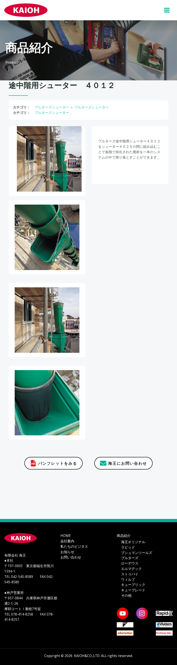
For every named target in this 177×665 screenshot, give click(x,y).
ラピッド (128, 547)
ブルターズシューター (52, 107)
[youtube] (122, 613)
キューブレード (133, 590)
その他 (126, 595)
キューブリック (133, 584)
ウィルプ (128, 579)
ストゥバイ (129, 574)
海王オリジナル (133, 541)
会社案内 (67, 541)
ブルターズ (129, 557)
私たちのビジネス (74, 546)
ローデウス (129, 563)
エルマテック (131, 568)
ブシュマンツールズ (136, 552)
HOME (65, 535)
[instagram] (142, 613)
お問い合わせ (70, 557)
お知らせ (67, 551)
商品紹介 (124, 535)
